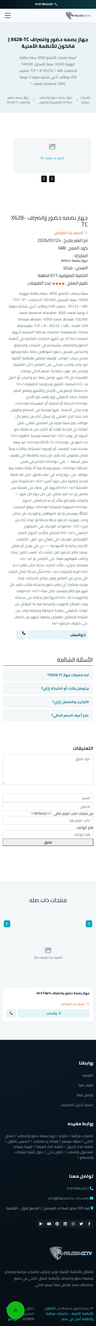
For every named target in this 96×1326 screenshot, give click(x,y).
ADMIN (28, 1318)
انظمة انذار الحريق (80, 1146)
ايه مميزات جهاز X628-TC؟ (68, 674)
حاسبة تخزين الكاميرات (77, 1104)
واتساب (76, 634)
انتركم (63, 1135)
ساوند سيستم (71, 1141)
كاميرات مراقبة (85, 100)
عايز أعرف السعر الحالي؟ (70, 715)
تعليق (48, 842)
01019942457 (44, 4)
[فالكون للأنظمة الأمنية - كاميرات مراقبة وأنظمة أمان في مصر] (78, 15)
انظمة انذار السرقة (49, 1146)
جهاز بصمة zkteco (74, 260)
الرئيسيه (87, 1075)
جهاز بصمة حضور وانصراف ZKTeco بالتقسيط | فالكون (55, 100)
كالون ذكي (55, 1152)
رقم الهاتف (85, 827)
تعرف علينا (85, 1085)
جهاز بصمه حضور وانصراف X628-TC (18, 100)
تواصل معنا (85, 1094)
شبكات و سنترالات (45, 1141)
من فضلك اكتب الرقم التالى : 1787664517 (62, 813)
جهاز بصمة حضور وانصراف (36, 1135)
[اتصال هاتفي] (21, 635)
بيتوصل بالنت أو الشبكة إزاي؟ (65, 688)
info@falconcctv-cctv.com (68, 1198)
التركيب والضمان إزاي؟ (70, 701)
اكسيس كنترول (18, 1141)
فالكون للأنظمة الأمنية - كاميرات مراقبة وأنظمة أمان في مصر (68, 1313)
